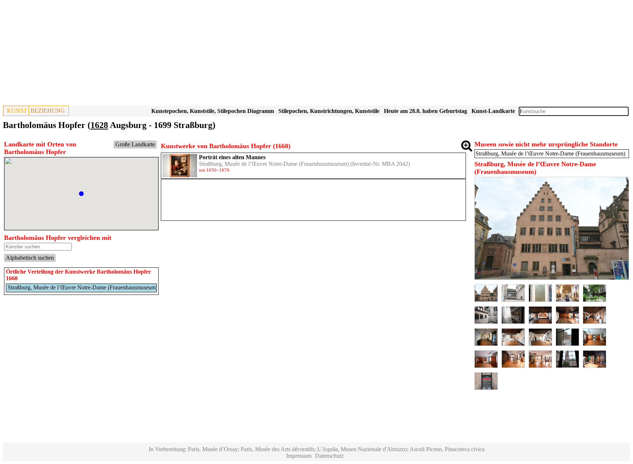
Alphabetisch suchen (30, 258)
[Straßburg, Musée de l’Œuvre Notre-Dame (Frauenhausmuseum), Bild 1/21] (551, 278)
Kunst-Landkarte (493, 111)
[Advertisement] (223, 54)
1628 (99, 125)
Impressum (298, 456)
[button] (81, 194)
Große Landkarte (135, 144)
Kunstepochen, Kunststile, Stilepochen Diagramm (212, 111)
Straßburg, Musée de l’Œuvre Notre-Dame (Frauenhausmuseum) (274, 164)
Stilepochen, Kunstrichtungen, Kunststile (329, 111)
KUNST (17, 110)
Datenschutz (329, 456)
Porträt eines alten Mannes (232, 157)
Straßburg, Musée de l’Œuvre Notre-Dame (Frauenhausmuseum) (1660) (91, 287)
